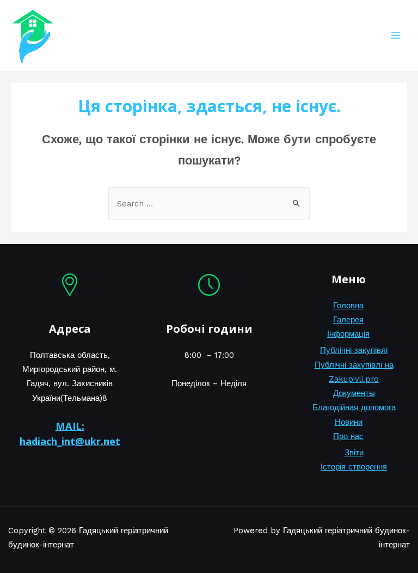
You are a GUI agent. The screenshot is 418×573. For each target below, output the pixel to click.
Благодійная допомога (354, 407)
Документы (354, 393)
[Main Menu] (395, 35)
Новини (348, 422)
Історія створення (354, 467)
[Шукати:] (209, 204)
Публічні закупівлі (354, 350)
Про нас (348, 436)
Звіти (354, 453)
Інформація (348, 334)
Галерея (348, 320)
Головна (348, 305)
